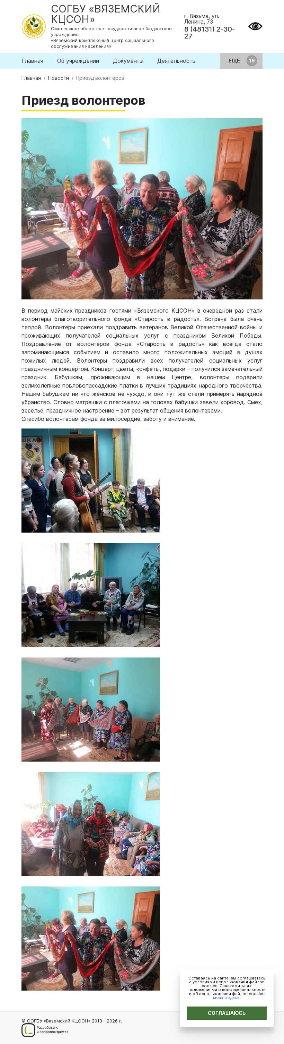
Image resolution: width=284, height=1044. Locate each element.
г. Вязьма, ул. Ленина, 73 (201, 18)
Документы (128, 60)
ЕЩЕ (235, 60)
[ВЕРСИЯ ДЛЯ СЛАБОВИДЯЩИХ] (255, 25)
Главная (32, 60)
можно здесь (226, 997)
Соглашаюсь (227, 1013)
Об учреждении (78, 60)
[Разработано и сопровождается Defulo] (44, 1030)
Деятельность (176, 60)
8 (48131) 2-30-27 (209, 32)
